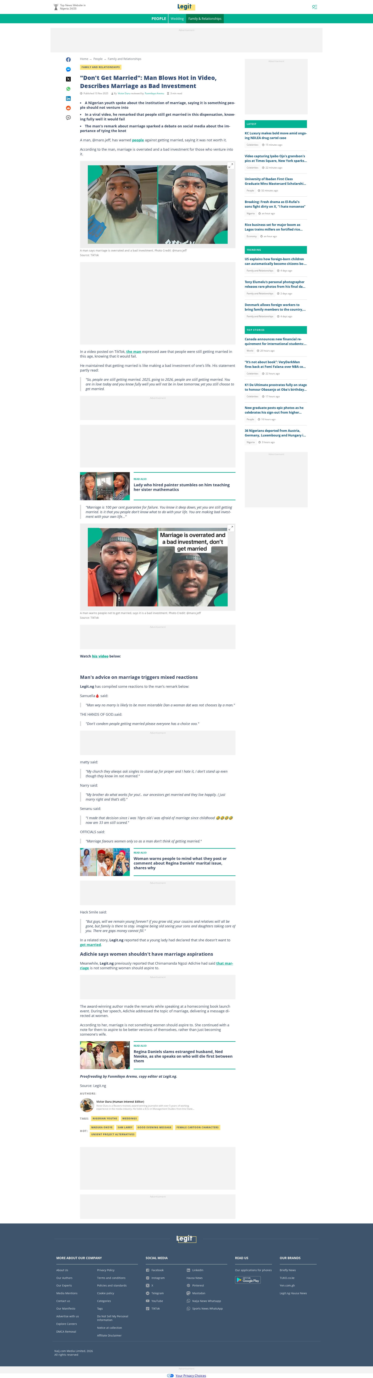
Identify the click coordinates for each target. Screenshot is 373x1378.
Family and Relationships (124, 59)
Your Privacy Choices (191, 1376)
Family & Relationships (204, 18)
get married (90, 944)
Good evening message (155, 1127)
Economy (252, 236)
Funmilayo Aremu (154, 93)
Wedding (177, 18)
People (159, 18)
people (138, 140)
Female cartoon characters (198, 1127)
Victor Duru (124, 93)
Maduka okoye (102, 1127)
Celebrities (252, 144)
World (250, 350)
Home (84, 59)
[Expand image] (230, 165)
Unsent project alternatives (113, 1134)
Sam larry (125, 1127)
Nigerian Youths (105, 1118)
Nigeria (251, 213)
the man (133, 351)
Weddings (129, 1118)
